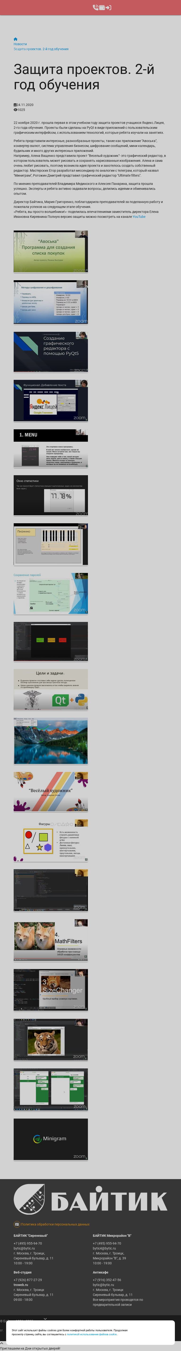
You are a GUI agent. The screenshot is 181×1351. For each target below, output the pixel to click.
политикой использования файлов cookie (92, 1334)
